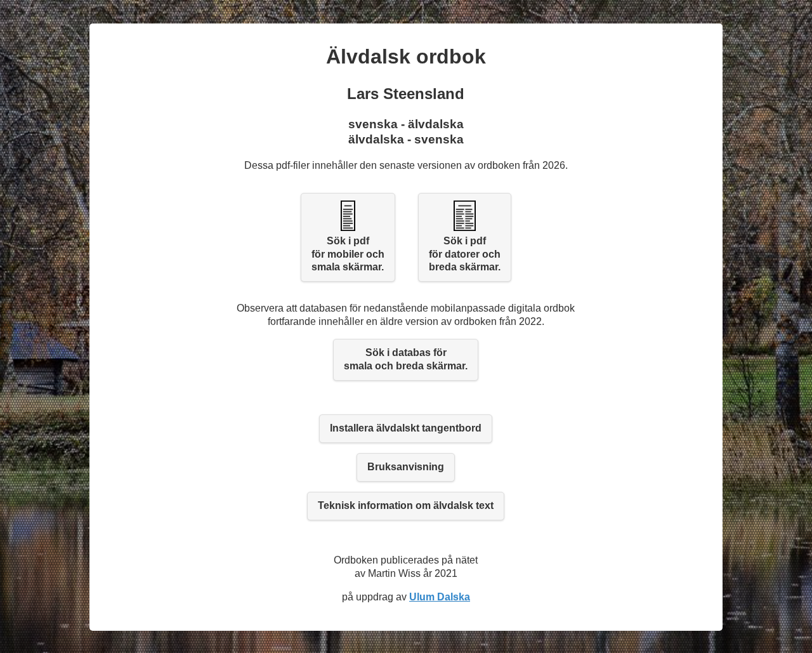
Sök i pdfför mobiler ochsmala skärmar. (347, 254)
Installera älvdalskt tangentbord (405, 428)
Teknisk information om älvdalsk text (406, 505)
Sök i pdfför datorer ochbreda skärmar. (465, 254)
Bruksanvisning (405, 466)
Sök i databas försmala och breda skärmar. (406, 359)
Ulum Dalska (439, 596)
